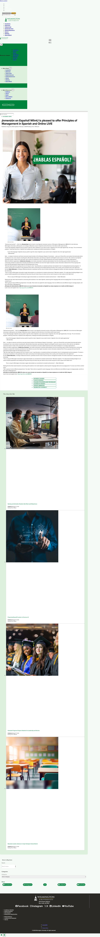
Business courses (39, 378)
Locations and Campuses (10, 918)
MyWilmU (8, 4)
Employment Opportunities (10, 914)
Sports (14, 59)
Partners (15, 58)
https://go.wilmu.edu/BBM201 (26, 288)
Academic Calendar (9, 910)
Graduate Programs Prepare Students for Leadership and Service (24, 730)
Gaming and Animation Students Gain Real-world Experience (22, 504)
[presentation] (32, 448)
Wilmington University (40, 387)
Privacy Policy (45, 928)
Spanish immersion (39, 385)
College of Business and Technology (45, 382)
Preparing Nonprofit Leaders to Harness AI (18, 617)
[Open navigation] (50, 40)
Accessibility (45, 925)
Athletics (7, 33)
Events (14, 53)
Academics (7, 24)
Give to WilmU (9, 9)
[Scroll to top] (1, 935)
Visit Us (6, 919)
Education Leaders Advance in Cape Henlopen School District (23, 844)
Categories (4, 874)
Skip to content (3, 1)
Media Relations (8, 916)
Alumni (6, 32)
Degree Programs (8, 911)
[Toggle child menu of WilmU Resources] (12, 90)
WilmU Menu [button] (6, 68)
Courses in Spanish (39, 384)
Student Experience (10, 30)
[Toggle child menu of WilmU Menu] (10, 68)
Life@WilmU (16, 55)
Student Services (9, 28)
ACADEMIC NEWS (7, 116)
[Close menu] (1, 45)
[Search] (15, 15)
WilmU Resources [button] (7, 90)
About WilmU (8, 35)
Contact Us (8, 10)
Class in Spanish (38, 380)
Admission (7, 25)
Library (7, 5)
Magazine (15, 56)
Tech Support (7, 913)
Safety (7, 7)
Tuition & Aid (8, 27)
